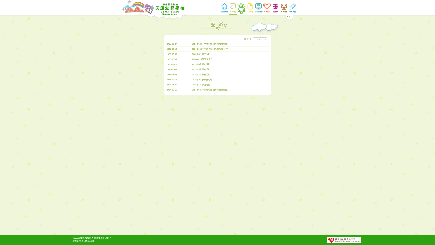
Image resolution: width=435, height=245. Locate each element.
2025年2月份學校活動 (202, 79)
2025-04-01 (172, 69)
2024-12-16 (172, 90)
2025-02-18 (172, 79)
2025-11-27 (172, 44)
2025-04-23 (172, 64)
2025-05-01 (172, 59)
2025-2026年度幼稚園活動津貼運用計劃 (210, 44)
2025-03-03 (172, 74)
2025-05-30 (172, 54)
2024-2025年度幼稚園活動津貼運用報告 (210, 49)
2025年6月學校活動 (201, 54)
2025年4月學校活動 (201, 69)
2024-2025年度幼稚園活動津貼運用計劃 (210, 90)
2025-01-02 (172, 85)
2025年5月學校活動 (201, 64)
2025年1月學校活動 (201, 85)
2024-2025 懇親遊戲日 (202, 59)
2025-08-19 (172, 49)
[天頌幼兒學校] (161, 7)
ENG (289, 17)
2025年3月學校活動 (201, 74)
